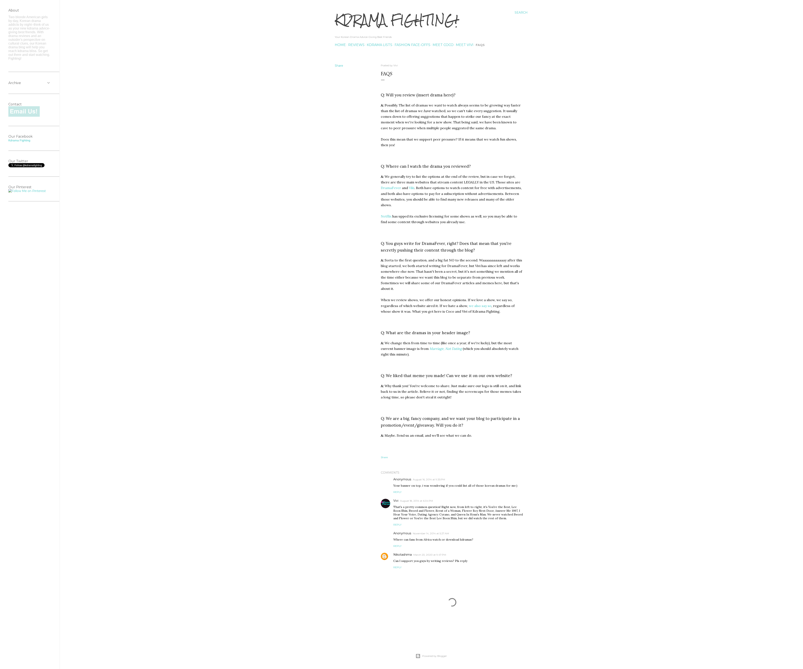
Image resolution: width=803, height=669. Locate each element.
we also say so (480, 306)
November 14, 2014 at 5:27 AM (431, 533)
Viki (411, 188)
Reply (397, 492)
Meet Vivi (464, 45)
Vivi (395, 501)
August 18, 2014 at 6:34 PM (416, 500)
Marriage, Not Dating (446, 349)
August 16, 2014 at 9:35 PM (429, 479)
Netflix (386, 216)
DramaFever (391, 188)
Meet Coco (443, 45)
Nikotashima (402, 554)
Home (340, 45)
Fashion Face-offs (412, 45)
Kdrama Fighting (19, 140)
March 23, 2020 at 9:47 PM (429, 554)
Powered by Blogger (434, 655)
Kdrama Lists (379, 45)
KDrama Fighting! (396, 20)
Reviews (356, 45)
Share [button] (339, 66)
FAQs (480, 45)
